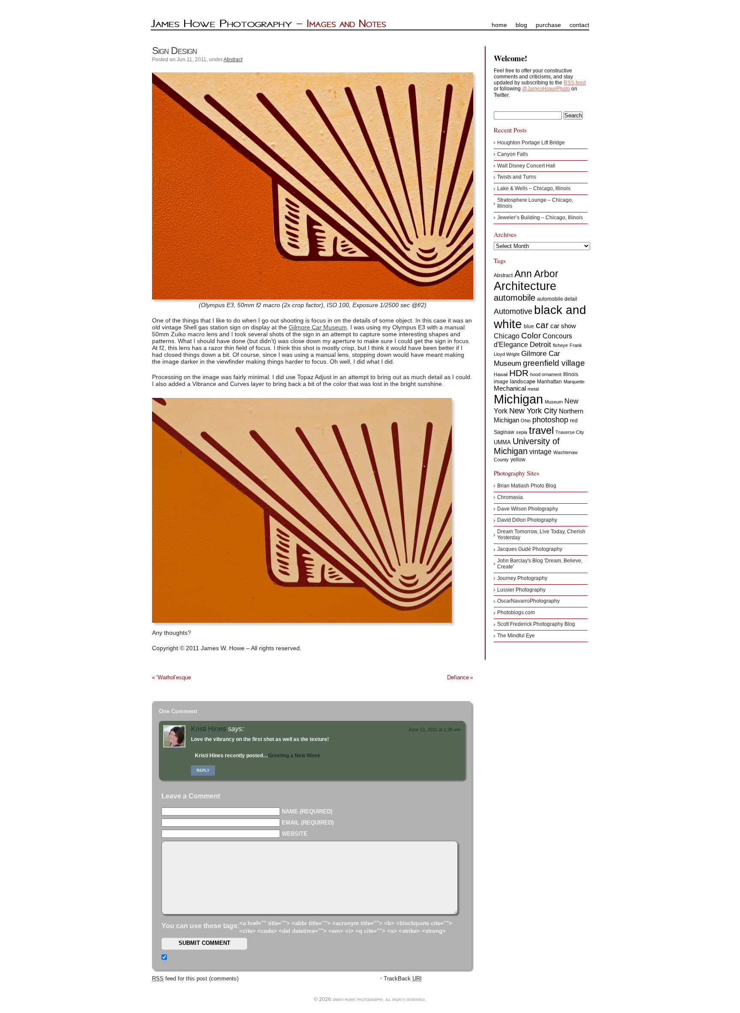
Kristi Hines (208, 728)
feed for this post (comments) (195, 978)
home (499, 24)
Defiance (458, 677)
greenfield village (554, 363)
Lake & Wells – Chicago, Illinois (533, 188)
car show (563, 325)
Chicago (506, 336)
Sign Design (174, 50)
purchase (548, 24)
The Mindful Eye (516, 635)
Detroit (540, 345)
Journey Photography (522, 578)
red (574, 421)
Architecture (525, 286)
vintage (540, 451)
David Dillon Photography (527, 520)
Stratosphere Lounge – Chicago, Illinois (535, 203)
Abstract (233, 60)
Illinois (570, 374)
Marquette (574, 381)
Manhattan (549, 382)
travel (541, 430)
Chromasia (510, 497)
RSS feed (575, 83)
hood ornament (545, 374)
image (501, 382)
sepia (521, 432)
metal (533, 388)
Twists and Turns (516, 176)
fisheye (560, 345)
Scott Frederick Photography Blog (536, 624)
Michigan (518, 399)
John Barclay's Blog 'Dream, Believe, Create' (539, 563)
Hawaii (500, 374)
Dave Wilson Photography (527, 508)
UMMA (502, 442)
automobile (514, 297)
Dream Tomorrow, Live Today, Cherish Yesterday (541, 534)
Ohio (526, 420)
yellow (517, 460)
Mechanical (510, 388)
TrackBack (403, 978)
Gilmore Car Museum (318, 327)
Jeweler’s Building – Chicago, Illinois (540, 217)
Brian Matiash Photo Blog (526, 485)
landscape (522, 381)
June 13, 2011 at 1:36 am (434, 729)
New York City (533, 410)
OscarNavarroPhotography (528, 601)
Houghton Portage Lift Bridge (531, 142)
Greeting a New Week (294, 756)
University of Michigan (527, 446)
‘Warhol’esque (173, 677)
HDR (518, 373)
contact (579, 24)
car (542, 325)
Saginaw (504, 432)
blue (529, 326)
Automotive (513, 311)
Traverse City (569, 432)
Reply (203, 770)
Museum (554, 401)
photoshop (550, 419)
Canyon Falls (512, 154)
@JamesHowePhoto (546, 89)
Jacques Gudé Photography (529, 549)
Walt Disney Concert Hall (526, 165)
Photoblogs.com (516, 612)
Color (531, 335)
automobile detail (557, 299)
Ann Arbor (536, 273)
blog (521, 24)
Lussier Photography (521, 589)
